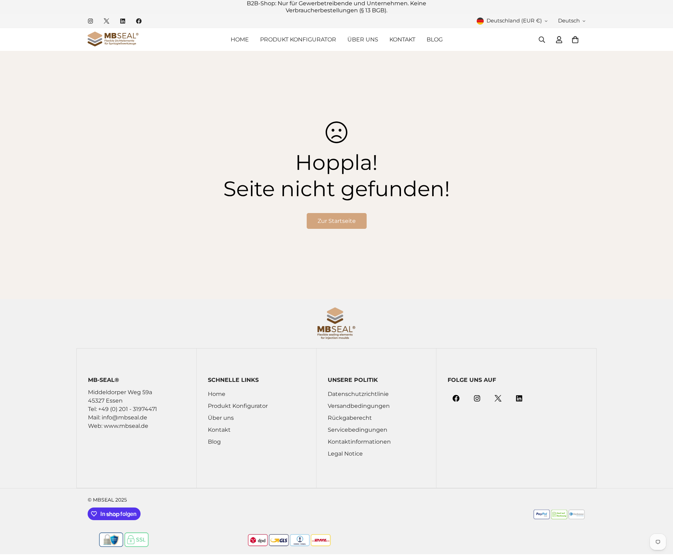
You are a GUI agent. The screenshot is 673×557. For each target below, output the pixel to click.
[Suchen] (542, 39)
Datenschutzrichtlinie (358, 394)
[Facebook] (139, 21)
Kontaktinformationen (359, 441)
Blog (435, 39)
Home (240, 39)
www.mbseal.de (126, 426)
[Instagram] (90, 21)
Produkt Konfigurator (298, 39)
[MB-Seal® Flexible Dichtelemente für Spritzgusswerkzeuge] (113, 39)
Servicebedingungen (357, 429)
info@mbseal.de (124, 417)
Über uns (362, 39)
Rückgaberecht (350, 418)
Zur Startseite (337, 221)
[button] (575, 40)
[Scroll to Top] (659, 519)
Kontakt (402, 39)
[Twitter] (106, 21)
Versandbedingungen (359, 406)
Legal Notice (345, 453)
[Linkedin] (122, 21)
